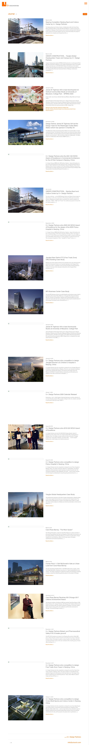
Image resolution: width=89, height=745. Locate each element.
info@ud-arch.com (74, 742)
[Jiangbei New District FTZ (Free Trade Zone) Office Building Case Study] (25, 267)
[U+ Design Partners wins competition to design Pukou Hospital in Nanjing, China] (25, 470)
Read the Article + (50, 35)
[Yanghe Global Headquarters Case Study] (25, 504)
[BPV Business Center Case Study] (25, 301)
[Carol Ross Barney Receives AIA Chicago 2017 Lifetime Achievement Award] (25, 606)
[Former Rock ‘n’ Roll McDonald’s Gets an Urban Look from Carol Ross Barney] (25, 572)
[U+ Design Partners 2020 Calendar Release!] (25, 403)
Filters (85, 14)
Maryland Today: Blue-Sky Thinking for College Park (57, 107)
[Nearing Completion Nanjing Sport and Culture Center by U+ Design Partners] (25, 30)
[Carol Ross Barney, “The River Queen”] (25, 538)
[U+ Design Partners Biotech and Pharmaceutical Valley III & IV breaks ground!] (25, 640)
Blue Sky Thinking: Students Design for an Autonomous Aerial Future (60, 109)
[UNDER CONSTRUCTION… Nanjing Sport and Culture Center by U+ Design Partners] (25, 200)
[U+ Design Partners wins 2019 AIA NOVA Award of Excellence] (25, 437)
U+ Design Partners (73, 737)
